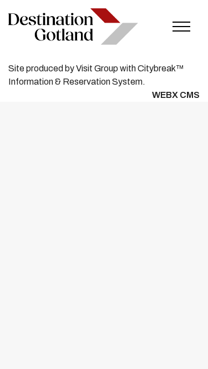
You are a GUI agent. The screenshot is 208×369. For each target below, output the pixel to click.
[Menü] (181, 26)
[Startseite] (73, 26)
